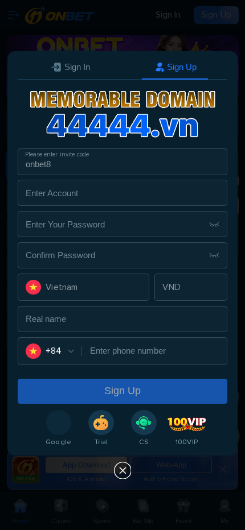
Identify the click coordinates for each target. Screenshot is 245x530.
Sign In (77, 67)
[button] (83, 287)
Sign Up (182, 67)
